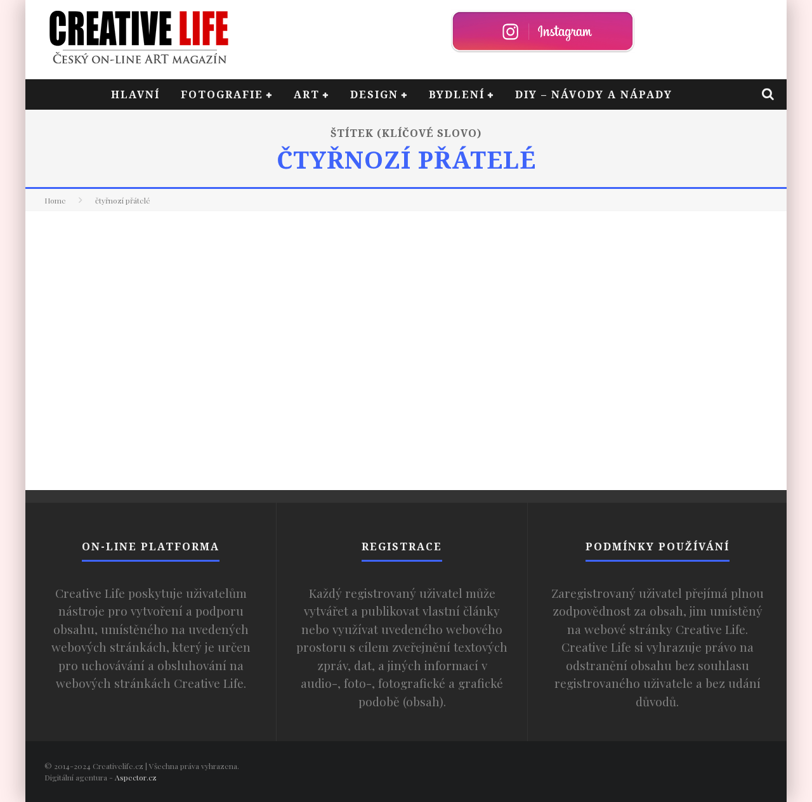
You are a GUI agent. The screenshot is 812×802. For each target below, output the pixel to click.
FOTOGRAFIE (222, 94)
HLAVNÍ (135, 94)
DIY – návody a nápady (593, 94)
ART (307, 94)
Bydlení (457, 94)
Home (55, 200)
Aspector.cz (136, 777)
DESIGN (374, 94)
